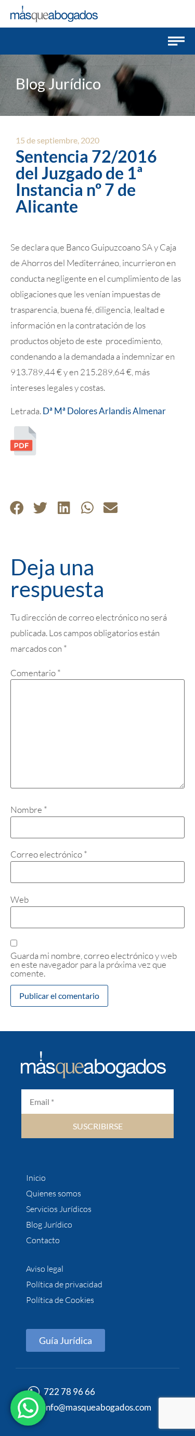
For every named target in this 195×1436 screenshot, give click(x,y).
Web (19, 899)
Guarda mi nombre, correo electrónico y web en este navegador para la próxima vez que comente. (93, 964)
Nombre (28, 809)
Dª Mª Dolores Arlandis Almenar (104, 410)
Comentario (35, 672)
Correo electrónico (48, 854)
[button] (176, 41)
